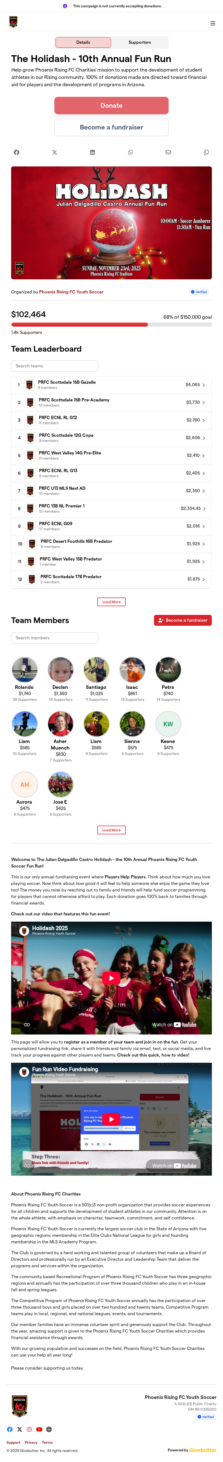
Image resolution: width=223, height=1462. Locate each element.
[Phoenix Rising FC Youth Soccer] (13, 22)
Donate (112, 105)
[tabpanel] (111, 714)
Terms (47, 1442)
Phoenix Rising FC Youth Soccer (71, 292)
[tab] (83, 42)
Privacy (31, 1442)
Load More (111, 602)
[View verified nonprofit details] (199, 292)
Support (13, 1442)
